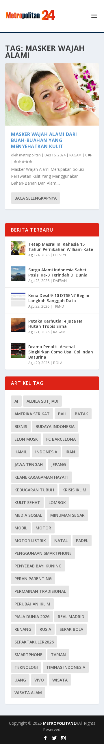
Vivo (39, 680)
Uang (20, 680)
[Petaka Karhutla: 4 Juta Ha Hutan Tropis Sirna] (18, 325)
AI (16, 401)
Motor (43, 528)
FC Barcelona (61, 439)
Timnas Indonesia (65, 667)
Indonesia (46, 452)
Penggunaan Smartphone (43, 553)
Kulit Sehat (27, 502)
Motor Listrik (30, 540)
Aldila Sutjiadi (42, 401)
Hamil (20, 452)
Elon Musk (26, 439)
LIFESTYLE (60, 255)
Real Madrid (71, 616)
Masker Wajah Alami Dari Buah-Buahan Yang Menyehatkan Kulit (44, 140)
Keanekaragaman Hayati (41, 477)
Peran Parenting (33, 578)
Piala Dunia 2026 (31, 616)
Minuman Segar (67, 515)
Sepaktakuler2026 (34, 642)
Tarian (58, 654)
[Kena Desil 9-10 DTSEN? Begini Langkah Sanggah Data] (18, 299)
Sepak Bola (71, 629)
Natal (61, 540)
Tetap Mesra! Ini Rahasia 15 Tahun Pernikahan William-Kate (60, 246)
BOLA (57, 362)
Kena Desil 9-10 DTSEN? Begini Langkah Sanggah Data (58, 298)
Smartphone (28, 654)
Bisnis (20, 426)
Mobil (20, 528)
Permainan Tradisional (40, 591)
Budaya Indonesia (55, 426)
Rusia (45, 629)
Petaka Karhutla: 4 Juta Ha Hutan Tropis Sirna (55, 323)
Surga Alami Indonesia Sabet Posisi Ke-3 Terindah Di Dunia (58, 272)
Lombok (57, 502)
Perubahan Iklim (32, 604)
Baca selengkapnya (35, 198)
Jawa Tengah (28, 464)
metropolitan (30, 155)
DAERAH (60, 280)
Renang (22, 629)
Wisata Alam (28, 692)
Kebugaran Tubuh (34, 490)
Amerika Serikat (32, 414)
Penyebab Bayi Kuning (38, 566)
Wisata (60, 680)
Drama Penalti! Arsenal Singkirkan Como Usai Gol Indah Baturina (60, 352)
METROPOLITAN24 (60, 723)
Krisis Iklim (74, 490)
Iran (70, 452)
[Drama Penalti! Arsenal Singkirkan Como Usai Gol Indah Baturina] (18, 350)
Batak (81, 414)
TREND (58, 306)
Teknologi (26, 667)
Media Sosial (28, 515)
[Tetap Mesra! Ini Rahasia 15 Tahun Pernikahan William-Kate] (18, 248)
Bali (62, 414)
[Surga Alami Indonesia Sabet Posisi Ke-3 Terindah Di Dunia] (18, 273)
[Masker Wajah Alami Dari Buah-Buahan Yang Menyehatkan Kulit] (52, 94)
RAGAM (75, 155)
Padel (82, 540)
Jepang (58, 464)
